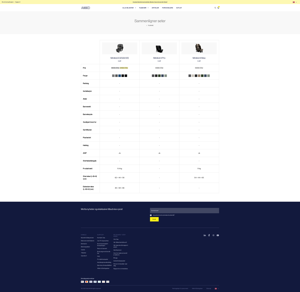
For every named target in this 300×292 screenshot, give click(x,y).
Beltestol (84, 244)
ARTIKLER (155, 8)
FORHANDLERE (167, 8)
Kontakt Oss (101, 238)
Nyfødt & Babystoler (87, 238)
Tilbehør (83, 253)
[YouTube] (218, 235)
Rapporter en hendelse (120, 268)
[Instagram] (213, 235)
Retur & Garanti (102, 248)
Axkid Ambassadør (119, 261)
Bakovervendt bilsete (87, 241)
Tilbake (151, 25)
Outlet (179, 8)
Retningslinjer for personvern (180, 288)
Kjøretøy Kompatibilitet (104, 265)
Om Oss (115, 239)
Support (17, 2)
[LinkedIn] (204, 235)
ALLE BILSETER (128, 8)
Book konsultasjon (7, 2)
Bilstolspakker (85, 247)
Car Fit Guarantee (103, 241)
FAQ (98, 256)
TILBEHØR (142, 8)
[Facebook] (209, 235)
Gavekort (84, 256)
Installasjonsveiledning (104, 262)
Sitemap (208, 288)
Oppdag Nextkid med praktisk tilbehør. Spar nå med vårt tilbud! (150, 2)
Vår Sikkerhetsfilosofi (120, 242)
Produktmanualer (102, 259)
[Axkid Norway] (85, 8)
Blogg (115, 258)
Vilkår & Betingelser (103, 268)
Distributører (117, 250)
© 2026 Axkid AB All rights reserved (91, 288)
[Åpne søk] (215, 8)
